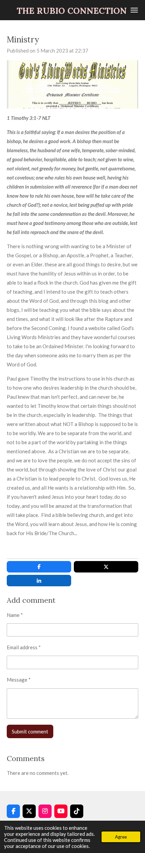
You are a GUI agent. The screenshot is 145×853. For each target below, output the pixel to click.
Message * (19, 680)
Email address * (24, 647)
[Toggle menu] (134, 10)
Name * (15, 615)
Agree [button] (121, 837)
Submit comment (30, 731)
